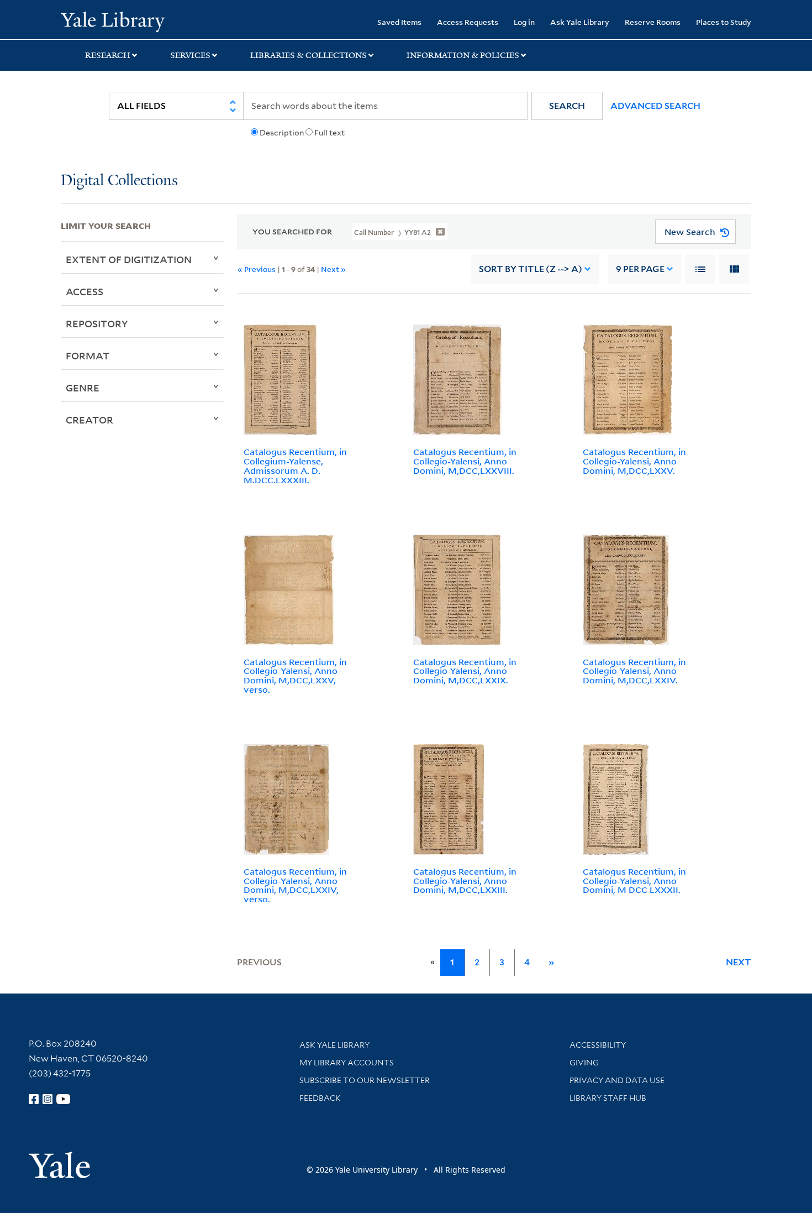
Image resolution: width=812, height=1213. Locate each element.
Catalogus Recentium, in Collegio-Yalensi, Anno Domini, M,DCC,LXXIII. (464, 881)
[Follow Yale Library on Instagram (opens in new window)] (47, 1099)
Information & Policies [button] (463, 55)
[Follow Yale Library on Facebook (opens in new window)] (34, 1099)
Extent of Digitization (129, 259)
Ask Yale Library (579, 22)
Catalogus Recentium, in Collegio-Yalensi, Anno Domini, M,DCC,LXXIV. (634, 671)
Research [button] (107, 55)
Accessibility (598, 1045)
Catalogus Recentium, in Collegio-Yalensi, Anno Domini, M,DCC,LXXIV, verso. (295, 885)
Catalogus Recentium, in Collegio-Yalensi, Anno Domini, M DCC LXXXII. (634, 881)
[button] (567, 106)
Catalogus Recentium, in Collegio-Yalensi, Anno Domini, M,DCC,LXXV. (634, 461)
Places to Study (723, 22)
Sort (530, 269)
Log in (524, 22)
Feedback (320, 1098)
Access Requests (467, 22)
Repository (97, 323)
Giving (584, 1062)
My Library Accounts (346, 1062)
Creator (89, 419)
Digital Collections (119, 181)
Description (282, 132)
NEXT (738, 962)
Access (84, 291)
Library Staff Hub (608, 1098)
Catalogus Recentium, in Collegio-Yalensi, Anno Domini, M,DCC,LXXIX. (464, 671)
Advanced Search (655, 106)
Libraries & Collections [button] (308, 55)
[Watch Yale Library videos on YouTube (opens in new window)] (63, 1099)
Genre (82, 387)
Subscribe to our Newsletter (364, 1080)
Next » (333, 269)
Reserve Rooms (653, 22)
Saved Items (399, 22)
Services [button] (190, 55)
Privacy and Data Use (617, 1080)
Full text (329, 132)
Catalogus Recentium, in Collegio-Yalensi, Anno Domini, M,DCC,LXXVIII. (464, 461)
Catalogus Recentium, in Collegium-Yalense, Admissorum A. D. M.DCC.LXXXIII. (295, 465)
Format (87, 355)
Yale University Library (112, 21)
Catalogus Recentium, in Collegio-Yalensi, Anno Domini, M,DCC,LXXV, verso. (295, 675)
